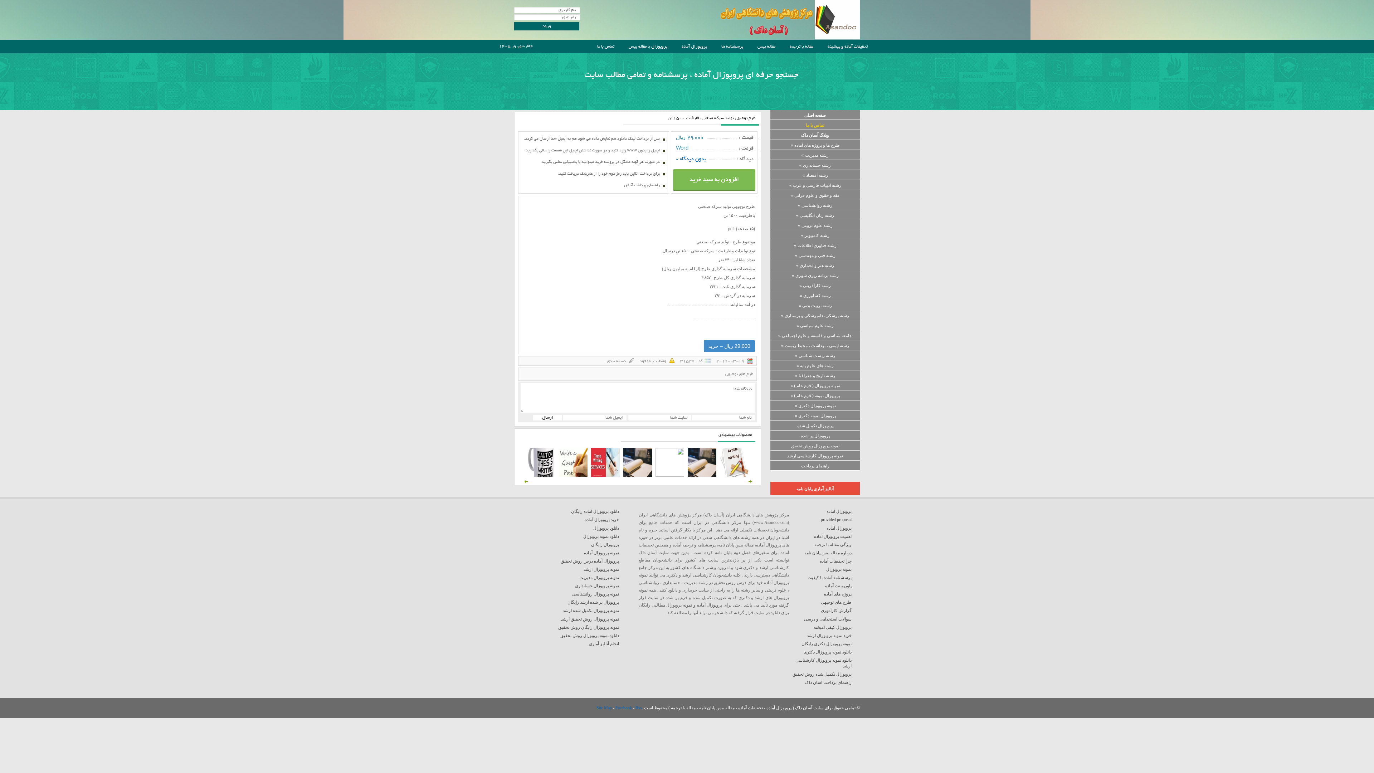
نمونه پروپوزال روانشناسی (595, 594)
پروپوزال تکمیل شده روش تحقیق (822, 674)
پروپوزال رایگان (605, 544)
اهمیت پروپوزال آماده (833, 536)
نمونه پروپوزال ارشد (601, 569)
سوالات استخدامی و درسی (828, 619)
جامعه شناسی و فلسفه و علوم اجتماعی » (815, 335)
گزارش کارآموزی (836, 610)
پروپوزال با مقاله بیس (648, 46)
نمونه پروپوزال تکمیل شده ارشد (591, 610)
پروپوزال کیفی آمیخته (833, 627)
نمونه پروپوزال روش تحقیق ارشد (590, 619)
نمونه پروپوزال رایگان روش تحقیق (588, 627)
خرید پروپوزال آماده (602, 519)
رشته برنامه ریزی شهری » (815, 275)
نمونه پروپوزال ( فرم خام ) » (815, 385)
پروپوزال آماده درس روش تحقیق (590, 561)
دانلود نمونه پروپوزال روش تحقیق (589, 635)
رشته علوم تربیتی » (815, 225)
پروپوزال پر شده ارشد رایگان (593, 602)
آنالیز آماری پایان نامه (815, 488)
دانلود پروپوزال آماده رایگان (595, 511)
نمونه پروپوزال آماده (601, 552)
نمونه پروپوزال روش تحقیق (815, 445)
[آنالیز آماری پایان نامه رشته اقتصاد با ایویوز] (605, 475)
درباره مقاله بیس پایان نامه (828, 552)
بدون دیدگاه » (691, 159)
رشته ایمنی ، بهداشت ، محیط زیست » (815, 345)
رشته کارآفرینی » (815, 285)
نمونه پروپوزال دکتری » (815, 405)
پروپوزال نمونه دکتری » (815, 415)
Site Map (604, 707)
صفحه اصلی (815, 115)
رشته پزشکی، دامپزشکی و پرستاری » (815, 315)
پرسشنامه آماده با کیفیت (830, 577)
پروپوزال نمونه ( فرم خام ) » (815, 395)
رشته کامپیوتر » (815, 235)
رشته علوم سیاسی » (815, 325)
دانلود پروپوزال (606, 528)
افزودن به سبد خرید (714, 180)
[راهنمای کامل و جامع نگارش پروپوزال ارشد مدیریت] (734, 475)
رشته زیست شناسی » (815, 355)
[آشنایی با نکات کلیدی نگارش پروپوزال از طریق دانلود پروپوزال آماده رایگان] (573, 475)
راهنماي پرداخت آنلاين (642, 185)
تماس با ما (605, 46)
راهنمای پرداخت (815, 465)
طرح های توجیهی (739, 374)
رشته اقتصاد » (815, 175)
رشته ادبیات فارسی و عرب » (815, 185)
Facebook (624, 707)
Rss (638, 707)
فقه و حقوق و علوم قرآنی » (815, 195)
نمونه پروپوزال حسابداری (597, 585)
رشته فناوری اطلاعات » (815, 245)
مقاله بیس (766, 46)
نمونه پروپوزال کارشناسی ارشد (815, 455)
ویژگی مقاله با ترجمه (833, 544)
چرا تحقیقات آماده (836, 561)
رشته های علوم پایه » (815, 365)
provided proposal (836, 519)
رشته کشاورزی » (815, 295)
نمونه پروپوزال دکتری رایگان (827, 643)
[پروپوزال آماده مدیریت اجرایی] (670, 475)
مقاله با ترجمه (801, 46)
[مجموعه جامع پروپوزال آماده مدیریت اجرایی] (637, 475)
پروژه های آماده (838, 594)
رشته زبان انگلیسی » (815, 215)
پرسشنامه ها (732, 46)
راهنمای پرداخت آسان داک (828, 682)
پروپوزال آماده (694, 46)
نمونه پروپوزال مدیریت (599, 577)
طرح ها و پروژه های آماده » (815, 145)
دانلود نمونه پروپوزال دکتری (828, 652)
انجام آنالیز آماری (604, 643)
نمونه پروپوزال (839, 569)
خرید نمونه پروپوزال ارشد (829, 635)
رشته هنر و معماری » (815, 265)
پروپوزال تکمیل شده (815, 425)
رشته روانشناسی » (815, 205)
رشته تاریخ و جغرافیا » (815, 375)
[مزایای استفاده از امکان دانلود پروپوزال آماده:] (541, 475)
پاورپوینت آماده (838, 585)
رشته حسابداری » (815, 165)
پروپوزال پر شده (815, 435)
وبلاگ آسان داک (815, 135)
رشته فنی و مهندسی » (815, 255)
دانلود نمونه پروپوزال (601, 536)
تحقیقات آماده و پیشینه (848, 46)
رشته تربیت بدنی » (815, 305)
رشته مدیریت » (815, 155)
